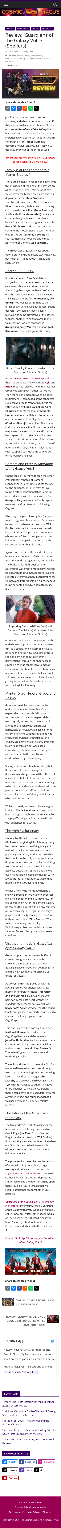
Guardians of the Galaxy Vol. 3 (38, 58)
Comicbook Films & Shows (18, 55)
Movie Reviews (23, 28)
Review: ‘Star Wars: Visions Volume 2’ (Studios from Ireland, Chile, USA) (25, 1321)
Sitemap (47, 1512)
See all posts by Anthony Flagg (21, 1372)
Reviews (35, 28)
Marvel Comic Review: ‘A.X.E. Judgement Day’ (35, 1302)
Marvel (8, 61)
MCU (14, 61)
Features (10, 28)
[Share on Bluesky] (13, 108)
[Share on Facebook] (19, 108)
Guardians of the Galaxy (15, 58)
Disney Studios (36, 55)
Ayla (47, 382)
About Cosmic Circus (30, 1502)
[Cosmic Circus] (30, 10)
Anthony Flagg (27, 51)
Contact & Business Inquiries (30, 1507)
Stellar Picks (47, 28)
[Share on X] (36, 108)
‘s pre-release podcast (30, 378)
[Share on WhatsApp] (30, 108)
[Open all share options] (7, 108)
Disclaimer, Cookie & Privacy (25, 1512)
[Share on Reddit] (25, 108)
